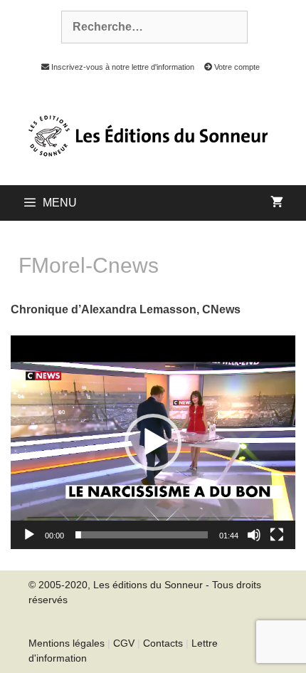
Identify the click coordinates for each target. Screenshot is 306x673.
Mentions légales (66, 643)
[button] (153, 442)
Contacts (163, 643)
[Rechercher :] (146, 27)
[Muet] (254, 535)
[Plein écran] (277, 535)
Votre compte (236, 67)
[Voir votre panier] (277, 203)
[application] (153, 442)
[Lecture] (29, 535)
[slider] (141, 534)
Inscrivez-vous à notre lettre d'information (121, 67)
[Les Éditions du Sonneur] (146, 134)
